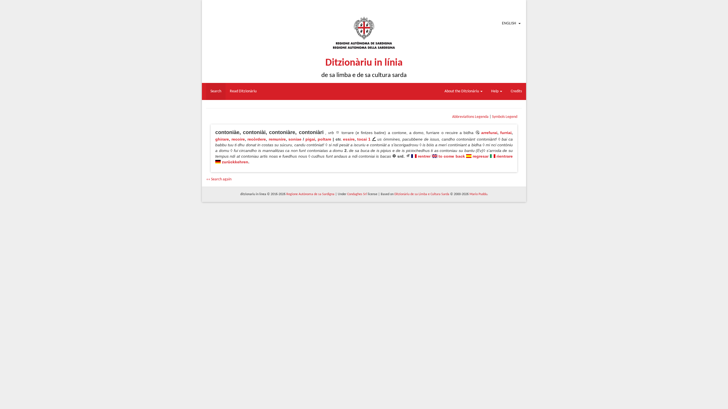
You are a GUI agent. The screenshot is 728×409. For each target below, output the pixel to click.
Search (215, 91)
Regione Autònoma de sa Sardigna (310, 194)
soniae (294, 139)
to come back (452, 156)
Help (495, 91)
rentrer (424, 156)
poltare (324, 139)
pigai (310, 139)
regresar (481, 156)
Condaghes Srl (357, 194)
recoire (238, 139)
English (509, 23)
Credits (516, 91)
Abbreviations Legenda (470, 117)
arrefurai (489, 132)
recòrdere (256, 139)
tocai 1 (364, 139)
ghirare (222, 139)
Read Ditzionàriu (243, 91)
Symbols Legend (504, 117)
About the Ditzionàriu (462, 91)
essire (349, 139)
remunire (277, 139)
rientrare (505, 156)
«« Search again (218, 179)
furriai (506, 132)
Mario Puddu (478, 194)
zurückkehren (235, 162)
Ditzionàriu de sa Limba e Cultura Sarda (421, 194)
